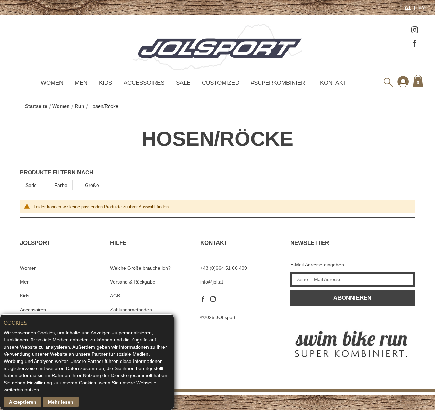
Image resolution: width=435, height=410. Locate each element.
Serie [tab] (31, 185)
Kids (105, 82)
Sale (183, 82)
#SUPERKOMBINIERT (280, 82)
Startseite (36, 106)
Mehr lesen (60, 402)
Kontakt (333, 82)
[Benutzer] (403, 81)
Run (79, 106)
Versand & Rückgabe (132, 282)
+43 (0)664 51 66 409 (223, 268)
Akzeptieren (22, 402)
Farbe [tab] (60, 185)
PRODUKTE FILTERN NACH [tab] (56, 172)
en (421, 7)
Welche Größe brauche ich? (140, 268)
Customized (220, 82)
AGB (115, 295)
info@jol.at (211, 282)
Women (52, 82)
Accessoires (144, 82)
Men (81, 82)
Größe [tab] (92, 185)
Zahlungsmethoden (131, 309)
